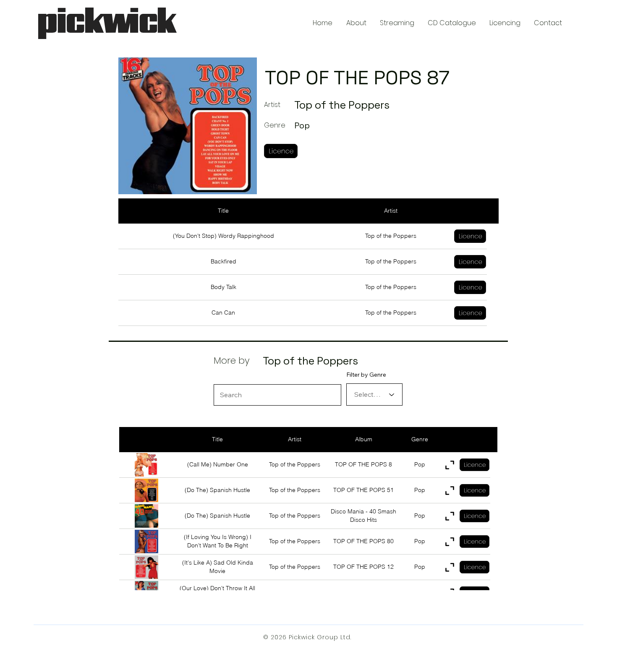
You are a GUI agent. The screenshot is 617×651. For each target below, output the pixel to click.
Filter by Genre (366, 375)
